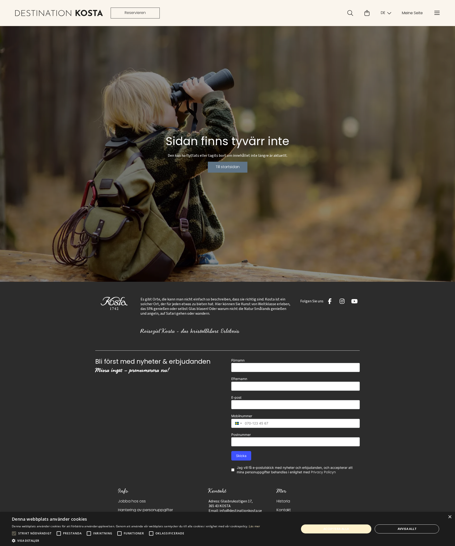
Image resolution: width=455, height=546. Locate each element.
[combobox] (237, 423)
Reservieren (135, 13)
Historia (283, 501)
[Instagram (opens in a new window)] (342, 301)
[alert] (227, 529)
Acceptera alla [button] (336, 529)
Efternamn (239, 379)
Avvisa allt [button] (407, 529)
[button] (136, 540)
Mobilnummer (241, 416)
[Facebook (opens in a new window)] (330, 301)
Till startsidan (228, 167)
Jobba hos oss (132, 501)
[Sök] (350, 13)
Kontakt (284, 510)
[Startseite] (59, 13)
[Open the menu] (437, 13)
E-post (236, 397)
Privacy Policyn (323, 472)
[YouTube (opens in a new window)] (354, 301)
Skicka (241, 456)
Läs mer (254, 526)
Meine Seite (412, 13)
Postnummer (241, 435)
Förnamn (238, 360)
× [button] (449, 517)
